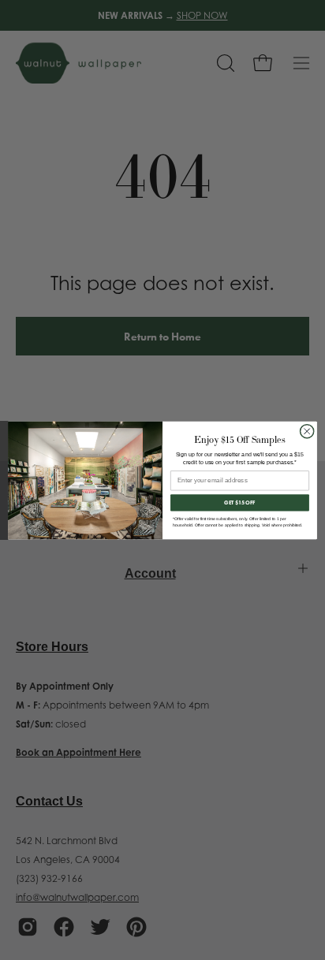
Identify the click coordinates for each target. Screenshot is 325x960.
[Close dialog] (307, 431)
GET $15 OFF (240, 502)
